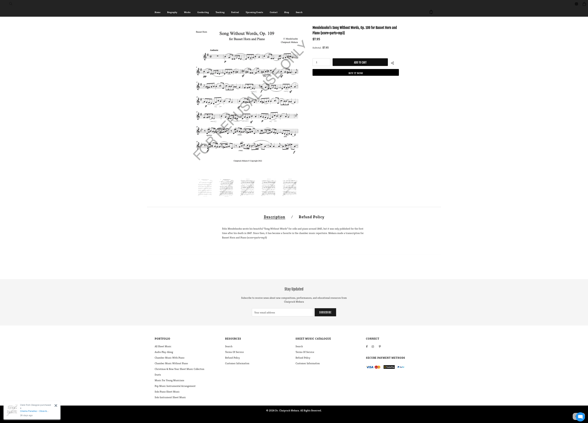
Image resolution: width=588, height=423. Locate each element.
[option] (247, 99)
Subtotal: (317, 47)
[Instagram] (374, 346)
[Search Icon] (10, 3)
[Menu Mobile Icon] (2, 4)
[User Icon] (576, 4)
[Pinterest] (381, 346)
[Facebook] (368, 346)
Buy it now (356, 73)
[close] (56, 405)
